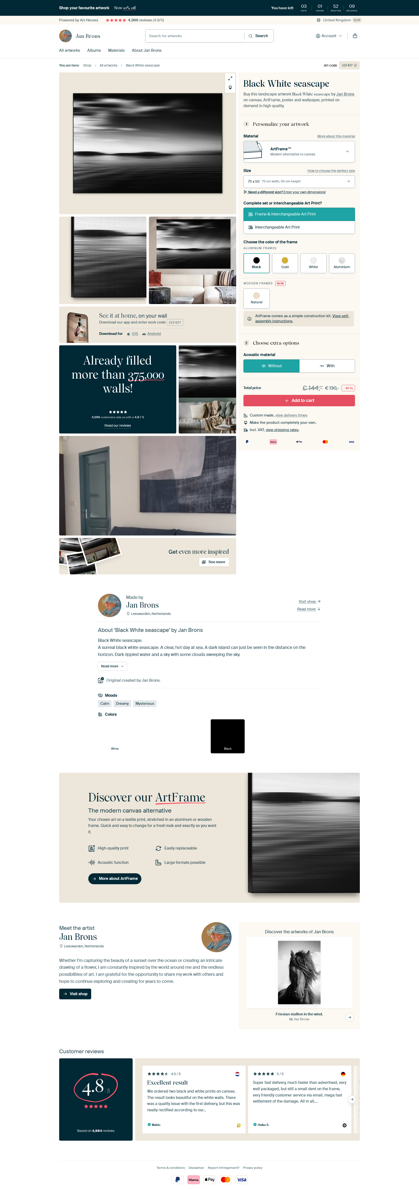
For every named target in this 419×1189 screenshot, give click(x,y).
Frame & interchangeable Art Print (285, 214)
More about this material (336, 136)
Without (275, 365)
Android (154, 333)
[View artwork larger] (230, 78)
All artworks (69, 50)
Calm (104, 703)
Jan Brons (87, 36)
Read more (307, 609)
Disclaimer (196, 1168)
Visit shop (308, 601)
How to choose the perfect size (331, 171)
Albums (94, 50)
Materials (116, 50)
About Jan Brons (146, 50)
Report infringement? (223, 1168)
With (331, 365)
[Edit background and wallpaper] (230, 87)
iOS (135, 333)
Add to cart (303, 400)
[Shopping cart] (355, 36)
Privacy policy (252, 1168)
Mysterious (145, 703)
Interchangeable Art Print (277, 227)
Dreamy (122, 703)
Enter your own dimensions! (287, 192)
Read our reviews (118, 425)
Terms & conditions (171, 1168)
